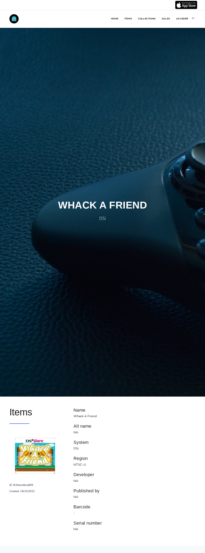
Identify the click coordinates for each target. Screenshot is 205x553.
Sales (166, 18)
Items (128, 18)
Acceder (182, 18)
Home (114, 18)
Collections (147, 18)
